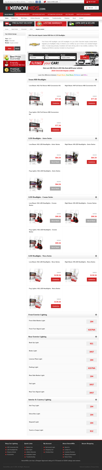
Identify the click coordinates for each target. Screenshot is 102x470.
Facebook (36, 1)
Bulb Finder (9, 14)
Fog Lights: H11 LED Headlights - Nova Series (44, 288)
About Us (67, 447)
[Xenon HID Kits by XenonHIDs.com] (24, 8)
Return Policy (68, 457)
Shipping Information (70, 454)
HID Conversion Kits (22, 14)
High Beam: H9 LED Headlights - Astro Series (80, 144)
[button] (88, 452)
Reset (92, 57)
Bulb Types (29, 449)
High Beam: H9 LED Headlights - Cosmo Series (81, 203)
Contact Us (68, 449)
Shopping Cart (49, 449)
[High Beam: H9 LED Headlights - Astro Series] (72, 158)
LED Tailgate (69, 14)
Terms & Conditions (85, 467)
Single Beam (61, 75)
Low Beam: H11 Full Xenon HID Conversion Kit (45, 85)
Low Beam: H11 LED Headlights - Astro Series (44, 144)
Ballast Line (29, 447)
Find (84, 57)
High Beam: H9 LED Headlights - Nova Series (80, 262)
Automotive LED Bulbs (55, 14)
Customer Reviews (70, 452)
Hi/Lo (85, 75)
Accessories (10, 454)
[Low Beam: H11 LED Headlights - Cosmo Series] (36, 216)
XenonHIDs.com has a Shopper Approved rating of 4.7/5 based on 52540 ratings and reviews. (51, 460)
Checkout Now (49, 452)
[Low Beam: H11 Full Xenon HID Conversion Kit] (36, 99)
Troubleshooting (30, 457)
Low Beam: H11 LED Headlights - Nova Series (44, 262)
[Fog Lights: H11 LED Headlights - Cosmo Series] (36, 243)
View (9, 48)
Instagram (39, 1)
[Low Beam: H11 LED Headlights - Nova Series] (36, 275)
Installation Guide (31, 454)
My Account (92, 1)
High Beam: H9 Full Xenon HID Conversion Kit (80, 85)
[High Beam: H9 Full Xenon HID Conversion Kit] (72, 99)
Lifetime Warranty (31, 452)
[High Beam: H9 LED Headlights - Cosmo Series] (72, 216)
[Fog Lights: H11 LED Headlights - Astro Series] (36, 184)
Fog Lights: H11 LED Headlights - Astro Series (44, 171)
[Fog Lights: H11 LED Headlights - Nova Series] (36, 302)
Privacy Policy (95, 467)
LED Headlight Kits (38, 14)
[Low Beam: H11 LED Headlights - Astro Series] (36, 158)
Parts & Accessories (83, 14)
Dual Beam (70, 75)
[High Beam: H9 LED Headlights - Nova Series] (72, 275)
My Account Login (50, 447)
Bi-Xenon (77, 75)
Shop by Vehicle (11, 452)
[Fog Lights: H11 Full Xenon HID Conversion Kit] (36, 125)
